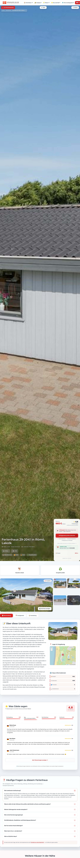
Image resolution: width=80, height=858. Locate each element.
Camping (37, 2)
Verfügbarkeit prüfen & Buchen (67, 535)
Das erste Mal (55, 2)
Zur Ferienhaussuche (9, 7)
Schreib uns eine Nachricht (37, 842)
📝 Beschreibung (6, 615)
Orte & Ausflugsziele (68, 2)
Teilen (44, 7)
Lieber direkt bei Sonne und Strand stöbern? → (66, 543)
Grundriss (48, 580)
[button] (26, 595)
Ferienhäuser (28, 2)
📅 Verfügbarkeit (20, 615)
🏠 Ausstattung (32, 615)
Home (3, 10)
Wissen (46, 2)
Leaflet (67, 664)
